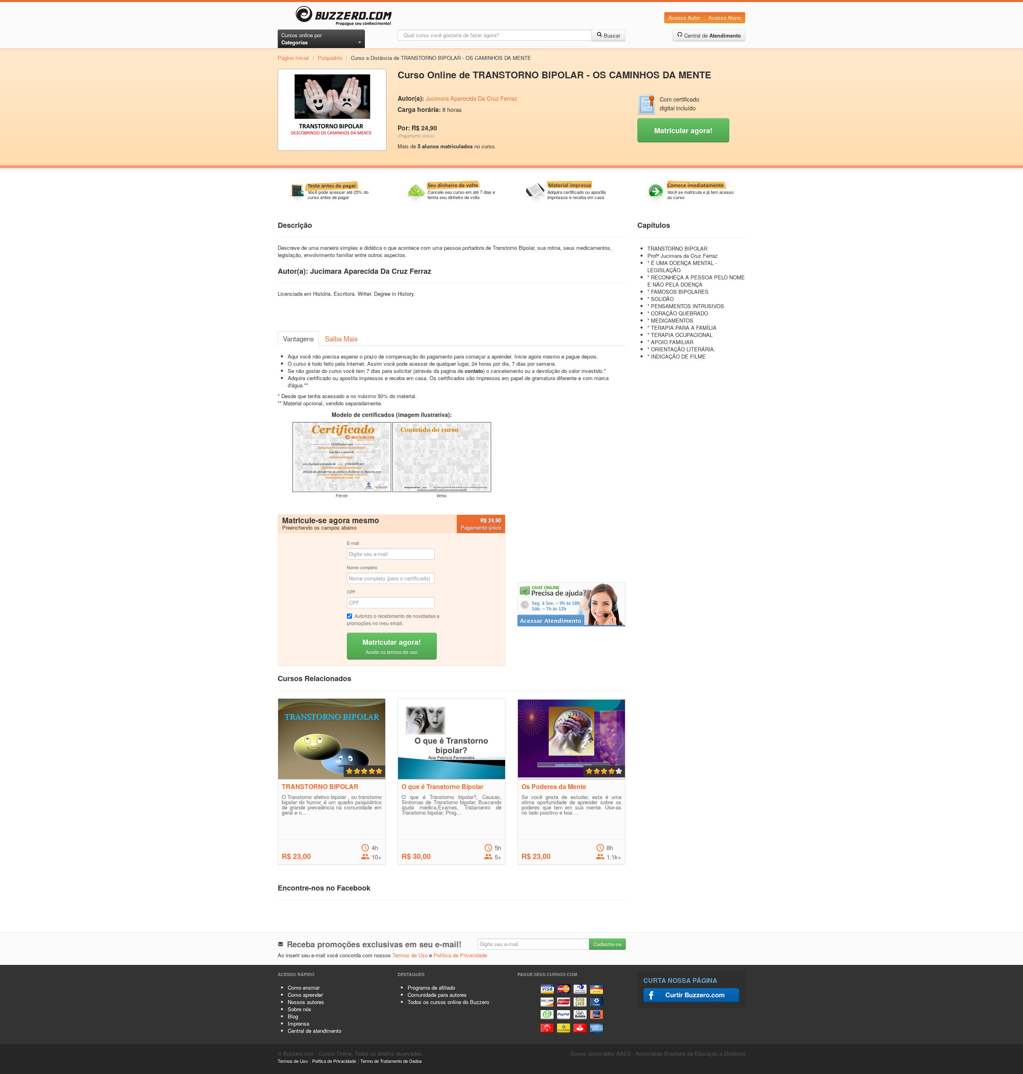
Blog (293, 1016)
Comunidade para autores (437, 994)
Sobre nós (299, 1009)
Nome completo (362, 567)
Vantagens (298, 338)
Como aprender (305, 994)
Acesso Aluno (725, 17)
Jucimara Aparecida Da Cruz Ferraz (471, 98)
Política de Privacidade (460, 955)
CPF (351, 591)
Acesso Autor (684, 17)
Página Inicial (293, 58)
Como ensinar (304, 987)
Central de (712, 35)
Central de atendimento (314, 1030)
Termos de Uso (410, 955)
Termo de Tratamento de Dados (391, 1061)
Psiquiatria (330, 58)
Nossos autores (306, 1002)
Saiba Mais (341, 338)
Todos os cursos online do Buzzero (448, 1002)
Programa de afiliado (431, 987)
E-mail (353, 543)
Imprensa (298, 1023)
